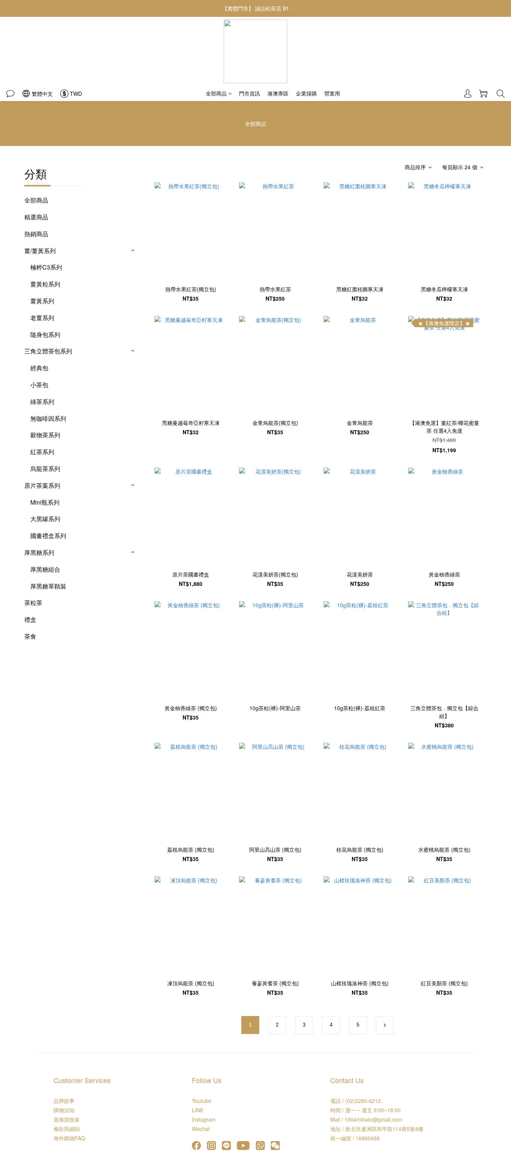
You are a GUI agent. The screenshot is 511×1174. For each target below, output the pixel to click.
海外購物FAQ (69, 1138)
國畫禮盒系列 (48, 535)
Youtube (201, 1100)
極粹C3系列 (46, 267)
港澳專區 (277, 93)
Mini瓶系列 (44, 502)
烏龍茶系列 (45, 468)
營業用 (332, 93)
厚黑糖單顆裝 (48, 586)
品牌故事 (63, 1100)
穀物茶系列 (45, 435)
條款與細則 (66, 1128)
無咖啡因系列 (48, 418)
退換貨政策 (66, 1119)
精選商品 (36, 217)
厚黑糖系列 (39, 552)
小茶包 (39, 384)
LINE (198, 1110)
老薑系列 (42, 317)
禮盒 (30, 619)
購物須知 (63, 1110)
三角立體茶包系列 (48, 351)
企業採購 (306, 93)
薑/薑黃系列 (40, 250)
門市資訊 (249, 93)
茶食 (30, 636)
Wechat (201, 1128)
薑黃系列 (42, 300)
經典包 (39, 368)
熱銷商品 (36, 233)
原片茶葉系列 (42, 485)
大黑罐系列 (45, 518)
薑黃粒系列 (45, 284)
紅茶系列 (42, 451)
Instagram (204, 1119)
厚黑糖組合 (45, 569)
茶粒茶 (33, 602)
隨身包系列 (45, 334)
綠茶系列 (42, 401)
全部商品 (216, 93)
